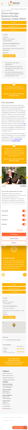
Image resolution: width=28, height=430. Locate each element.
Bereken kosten (14, 30)
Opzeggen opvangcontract (9, 380)
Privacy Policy (6, 417)
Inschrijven (14, 22)
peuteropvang (18, 139)
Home (2, 9)
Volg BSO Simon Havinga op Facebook (14, 362)
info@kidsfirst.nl (7, 408)
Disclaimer (12, 417)
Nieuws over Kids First (8, 375)
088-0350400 (7, 406)
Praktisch (6, 371)
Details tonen (20, 230)
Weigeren (14, 242)
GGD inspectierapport (14, 358)
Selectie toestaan (14, 238)
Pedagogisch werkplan (14, 360)
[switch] (24, 215)
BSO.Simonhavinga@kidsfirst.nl (11, 43)
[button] (14, 325)
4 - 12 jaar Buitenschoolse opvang (12, 339)
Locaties (8, 9)
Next (26, 177)
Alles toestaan (14, 234)
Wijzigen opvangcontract (8, 377)
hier (24, 123)
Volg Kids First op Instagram (14, 364)
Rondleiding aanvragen (14, 26)
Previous (1, 177)
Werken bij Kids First (7, 373)
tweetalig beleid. (16, 141)
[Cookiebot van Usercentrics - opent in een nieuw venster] (20, 186)
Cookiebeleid (19, 417)
